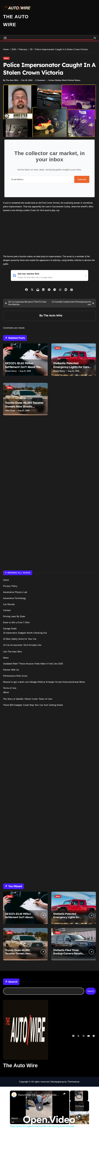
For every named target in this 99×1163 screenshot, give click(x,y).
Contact (7, 610)
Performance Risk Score (15, 676)
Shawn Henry (11, 371)
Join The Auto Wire (12, 651)
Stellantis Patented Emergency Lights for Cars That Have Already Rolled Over (71, 368)
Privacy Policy (10, 586)
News (6, 58)
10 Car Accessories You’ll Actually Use (22, 645)
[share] (64, 1093)
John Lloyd (10, 410)
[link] (14, 1094)
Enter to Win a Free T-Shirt (16, 622)
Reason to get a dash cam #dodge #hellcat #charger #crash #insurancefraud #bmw (44, 682)
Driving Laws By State (14, 616)
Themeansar (73, 1081)
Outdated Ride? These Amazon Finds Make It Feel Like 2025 (33, 663)
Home (6, 580)
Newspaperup (57, 1081)
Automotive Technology (14, 598)
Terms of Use (9, 688)
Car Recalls (9, 604)
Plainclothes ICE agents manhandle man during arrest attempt (39, 1094)
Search (12, 981)
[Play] (79, 1116)
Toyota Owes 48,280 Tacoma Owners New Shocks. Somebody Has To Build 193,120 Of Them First (24, 408)
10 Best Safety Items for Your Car (19, 639)
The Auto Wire (52, 315)
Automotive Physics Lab (15, 592)
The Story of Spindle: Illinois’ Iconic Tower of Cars (27, 699)
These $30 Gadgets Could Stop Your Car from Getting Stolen (33, 705)
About (6, 692)
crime (51, 80)
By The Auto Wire (10, 80)
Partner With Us (11, 670)
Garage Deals (10, 628)
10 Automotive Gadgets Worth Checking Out (25, 633)
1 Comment (40, 80)
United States (74, 80)
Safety (58, 80)
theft (65, 80)
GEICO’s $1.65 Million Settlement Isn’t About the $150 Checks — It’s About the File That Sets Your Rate (24, 368)
